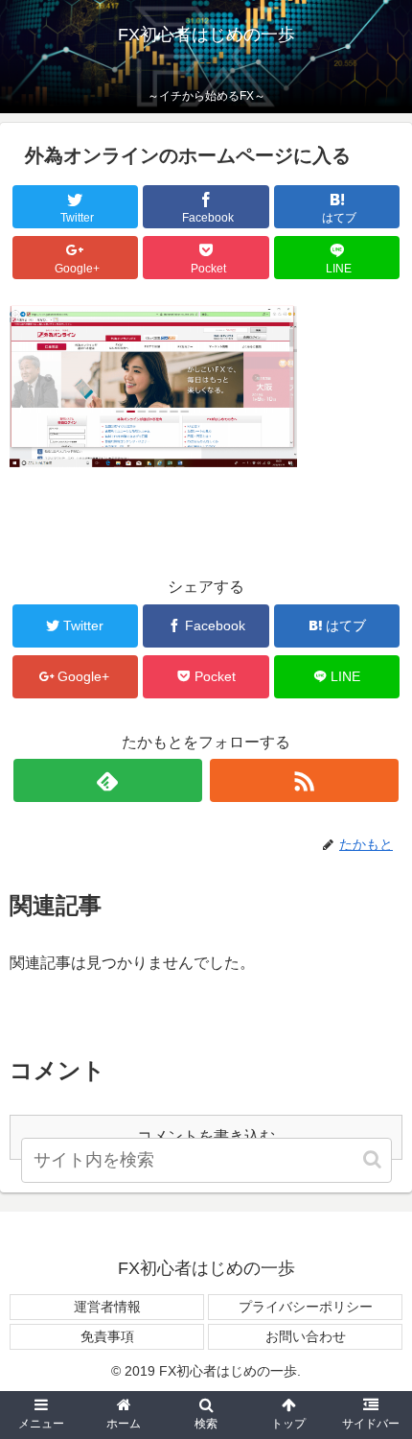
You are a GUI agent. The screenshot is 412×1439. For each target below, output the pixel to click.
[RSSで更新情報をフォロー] (304, 780)
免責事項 (107, 1336)
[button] (373, 1159)
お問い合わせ (305, 1336)
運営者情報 (107, 1306)
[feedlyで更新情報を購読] (107, 780)
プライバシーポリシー (306, 1306)
